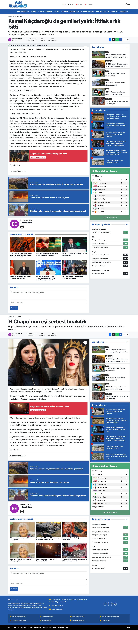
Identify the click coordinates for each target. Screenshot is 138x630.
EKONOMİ (64, 11)
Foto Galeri (69, 4)
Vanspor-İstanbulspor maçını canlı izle (115, 74)
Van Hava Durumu (47, 616)
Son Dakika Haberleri (78, 620)
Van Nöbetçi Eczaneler (19, 616)
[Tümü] (127, 47)
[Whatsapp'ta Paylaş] (117, 39)
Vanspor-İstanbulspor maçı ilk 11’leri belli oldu (115, 93)
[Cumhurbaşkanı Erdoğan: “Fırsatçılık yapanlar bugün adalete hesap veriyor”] (48, 267)
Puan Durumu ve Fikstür (19, 620)
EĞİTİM (56, 11)
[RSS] (115, 604)
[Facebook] (105, 604)
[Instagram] (111, 604)
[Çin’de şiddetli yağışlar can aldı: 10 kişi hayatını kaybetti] (74, 550)
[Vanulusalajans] (18, 4)
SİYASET (49, 11)
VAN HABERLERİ (23, 11)
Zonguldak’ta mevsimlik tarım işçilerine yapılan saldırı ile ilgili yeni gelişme (116, 65)
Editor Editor (26, 223)
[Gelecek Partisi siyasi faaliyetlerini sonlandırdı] (74, 244)
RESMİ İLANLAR (76, 11)
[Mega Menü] (129, 4)
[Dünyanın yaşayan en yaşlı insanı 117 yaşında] (22, 529)
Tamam (128, 627)
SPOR (112, 11)
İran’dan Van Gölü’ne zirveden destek (115, 84)
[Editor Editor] (14, 224)
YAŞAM (106, 11)
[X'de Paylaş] (113, 39)
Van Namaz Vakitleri (78, 616)
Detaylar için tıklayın (110, 217)
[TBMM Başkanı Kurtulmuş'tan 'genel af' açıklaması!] (22, 267)
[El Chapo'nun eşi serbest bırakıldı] (48, 362)
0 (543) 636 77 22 (57, 605)
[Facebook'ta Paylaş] (110, 39)
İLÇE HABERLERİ (122, 11)
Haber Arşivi (106, 620)
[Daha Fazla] (120, 39)
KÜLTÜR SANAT (89, 11)
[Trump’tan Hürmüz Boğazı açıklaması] (74, 529)
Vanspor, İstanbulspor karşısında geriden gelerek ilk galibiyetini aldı (115, 56)
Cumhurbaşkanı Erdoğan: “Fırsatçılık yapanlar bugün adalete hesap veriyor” (45, 278)
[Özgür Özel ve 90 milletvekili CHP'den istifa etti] (74, 267)
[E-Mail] (22, 226)
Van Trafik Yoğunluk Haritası (110, 616)
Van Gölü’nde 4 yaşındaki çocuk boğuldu (116, 103)
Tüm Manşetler (46, 620)
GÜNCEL (41, 11)
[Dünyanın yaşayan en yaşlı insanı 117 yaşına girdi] (22, 550)
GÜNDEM (109, 61)
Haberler (11, 16)
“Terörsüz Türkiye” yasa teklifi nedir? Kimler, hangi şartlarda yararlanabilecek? (21, 255)
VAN (107, 52)
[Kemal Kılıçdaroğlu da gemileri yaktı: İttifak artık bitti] (48, 45)
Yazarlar (90, 4)
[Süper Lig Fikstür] (127, 224)
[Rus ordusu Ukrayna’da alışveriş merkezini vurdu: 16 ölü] (48, 529)
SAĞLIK (99, 11)
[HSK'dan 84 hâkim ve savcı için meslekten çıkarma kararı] (48, 244)
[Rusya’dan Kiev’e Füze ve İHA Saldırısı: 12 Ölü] (48, 550)
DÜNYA (33, 11)
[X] (108, 604)
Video (80, 4)
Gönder (14, 308)
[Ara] (127, 5)
